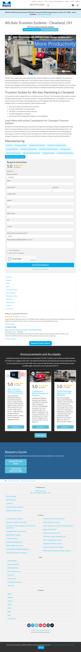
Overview (9, 145)
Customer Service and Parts (14, 507)
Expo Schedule (10, 293)
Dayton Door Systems (13, 153)
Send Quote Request (40, 265)
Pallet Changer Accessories (14, 545)
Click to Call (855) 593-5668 (16, 469)
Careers (8, 305)
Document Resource (14, 571)
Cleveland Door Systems (65, 153)
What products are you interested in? (17, 233)
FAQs (45, 1)
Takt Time (11, 585)
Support (77, 1)
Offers (10, 604)
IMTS (9, 611)
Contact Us (9, 308)
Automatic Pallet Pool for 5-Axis (16, 531)
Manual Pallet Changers (13, 535)
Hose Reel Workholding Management (17, 549)
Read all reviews (10, 324)
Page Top (47, 630)
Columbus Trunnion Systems (57, 145)
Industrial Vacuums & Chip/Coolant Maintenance (58, 526)
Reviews (67, 1)
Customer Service (11, 290)
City (8, 207)
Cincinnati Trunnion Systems (48, 149)
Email (8, 180)
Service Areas (10, 302)
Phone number (11, 187)
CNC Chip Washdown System (52, 540)
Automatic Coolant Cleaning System (54, 536)
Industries (9, 299)
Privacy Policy (35, 630)
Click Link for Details (44, 14)
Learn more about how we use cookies (62, 645)
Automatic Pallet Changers (14, 519)
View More (40, 435)
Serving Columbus (21, 145)
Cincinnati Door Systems (28, 149)
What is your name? (12, 174)
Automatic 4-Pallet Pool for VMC (16, 522)
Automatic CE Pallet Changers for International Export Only (20, 527)
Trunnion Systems (11, 538)
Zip (8, 220)
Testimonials (12, 618)
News (72, 1)
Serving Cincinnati (12, 149)
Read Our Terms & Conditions (40, 269)
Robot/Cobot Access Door (51, 522)
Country (9, 226)
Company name (11, 194)
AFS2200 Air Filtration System (52, 543)
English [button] (33, 1)
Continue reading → (11, 339)
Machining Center (11, 296)
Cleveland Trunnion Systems (15, 157)
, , (40, 492)
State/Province (11, 213)
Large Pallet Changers (14, 582)
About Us (40, 1)
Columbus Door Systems (37, 145)
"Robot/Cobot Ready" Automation (16, 553)
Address (9, 200)
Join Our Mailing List (14, 250)
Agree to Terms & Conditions (16, 253)
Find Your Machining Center (56, 1)
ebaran (14, 332)
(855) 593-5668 (11, 496)
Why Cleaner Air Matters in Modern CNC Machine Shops (23, 330)
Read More (15, 427)
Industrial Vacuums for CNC (51, 533)
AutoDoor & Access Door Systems (54, 519)
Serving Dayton (65, 149)
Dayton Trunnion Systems (31, 153)
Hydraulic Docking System (14, 542)
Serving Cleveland (48, 153)
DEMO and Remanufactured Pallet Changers (57, 551)
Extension (55, 187)
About (10, 594)
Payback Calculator (13, 564)
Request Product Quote (32, 29)
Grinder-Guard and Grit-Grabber (53, 547)
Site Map (42, 630)
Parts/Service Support (50, 29)
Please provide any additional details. (19, 239)
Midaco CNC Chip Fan (50, 529)
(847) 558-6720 (11, 500)
